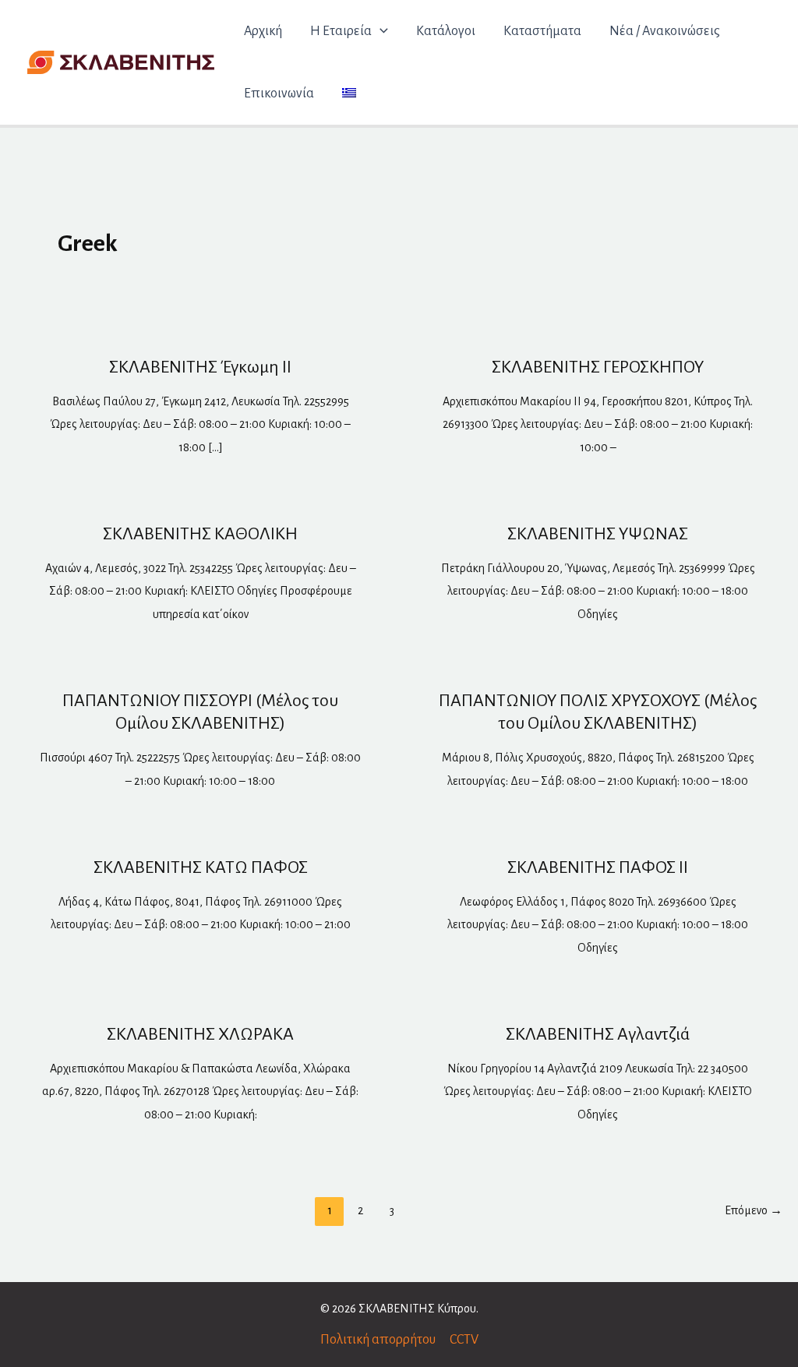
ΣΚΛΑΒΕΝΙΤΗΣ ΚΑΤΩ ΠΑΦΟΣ (201, 867)
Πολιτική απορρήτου (378, 1340)
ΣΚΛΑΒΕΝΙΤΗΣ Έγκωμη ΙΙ (200, 367)
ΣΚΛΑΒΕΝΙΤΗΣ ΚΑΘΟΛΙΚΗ (200, 534)
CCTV (464, 1340)
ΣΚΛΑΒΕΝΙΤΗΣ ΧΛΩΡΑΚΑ (200, 1034)
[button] (380, 31)
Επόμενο (753, 1210)
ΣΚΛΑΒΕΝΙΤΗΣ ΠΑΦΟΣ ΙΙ (597, 867)
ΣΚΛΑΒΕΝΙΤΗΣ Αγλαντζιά (598, 1034)
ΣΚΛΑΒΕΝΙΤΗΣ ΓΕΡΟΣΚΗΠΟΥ (598, 367)
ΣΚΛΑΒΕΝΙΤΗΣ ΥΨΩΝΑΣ (597, 534)
